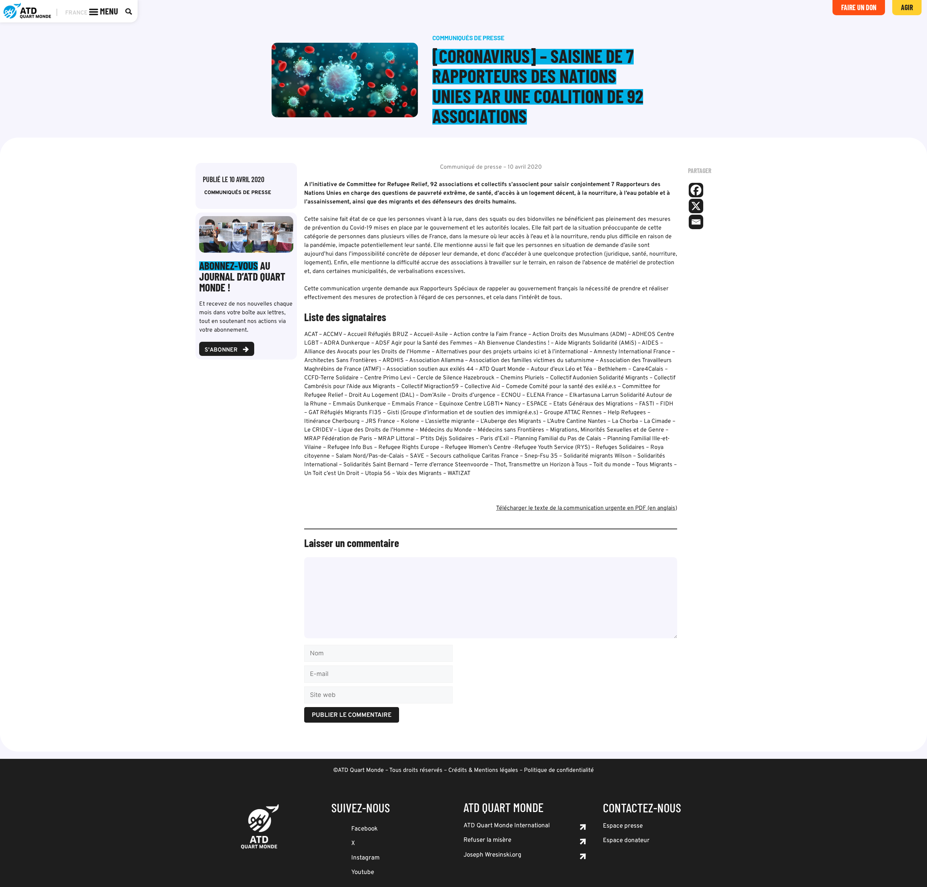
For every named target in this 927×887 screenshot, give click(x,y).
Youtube (362, 873)
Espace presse (623, 826)
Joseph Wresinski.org (492, 855)
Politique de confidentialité (559, 770)
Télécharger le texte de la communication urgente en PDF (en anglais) (586, 508)
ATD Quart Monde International (507, 826)
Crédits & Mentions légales (483, 770)
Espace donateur (626, 841)
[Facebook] (696, 190)
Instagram (365, 858)
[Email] (696, 222)
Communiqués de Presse (237, 193)
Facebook (364, 829)
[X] (696, 206)
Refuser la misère (487, 840)
